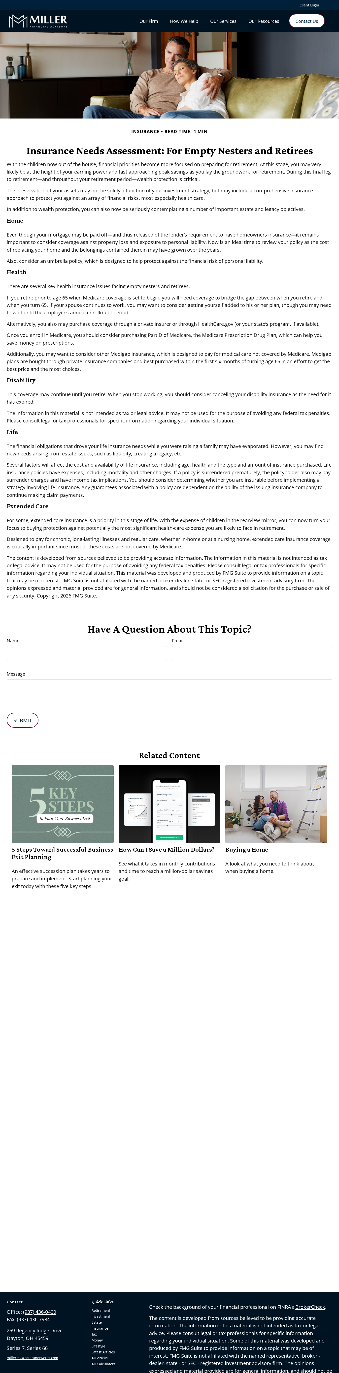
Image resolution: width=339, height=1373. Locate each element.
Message (16, 674)
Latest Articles (103, 1352)
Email (178, 641)
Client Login (309, 5)
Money (97, 1340)
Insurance (100, 1328)
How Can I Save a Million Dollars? (166, 849)
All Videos (100, 1358)
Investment (101, 1316)
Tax (94, 1334)
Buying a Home (246, 849)
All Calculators (103, 1364)
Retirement (101, 1310)
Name (13, 641)
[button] (148, 20)
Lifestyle (98, 1346)
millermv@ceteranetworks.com (32, 1357)
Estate (97, 1322)
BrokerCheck (310, 1306)
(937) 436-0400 (39, 1311)
